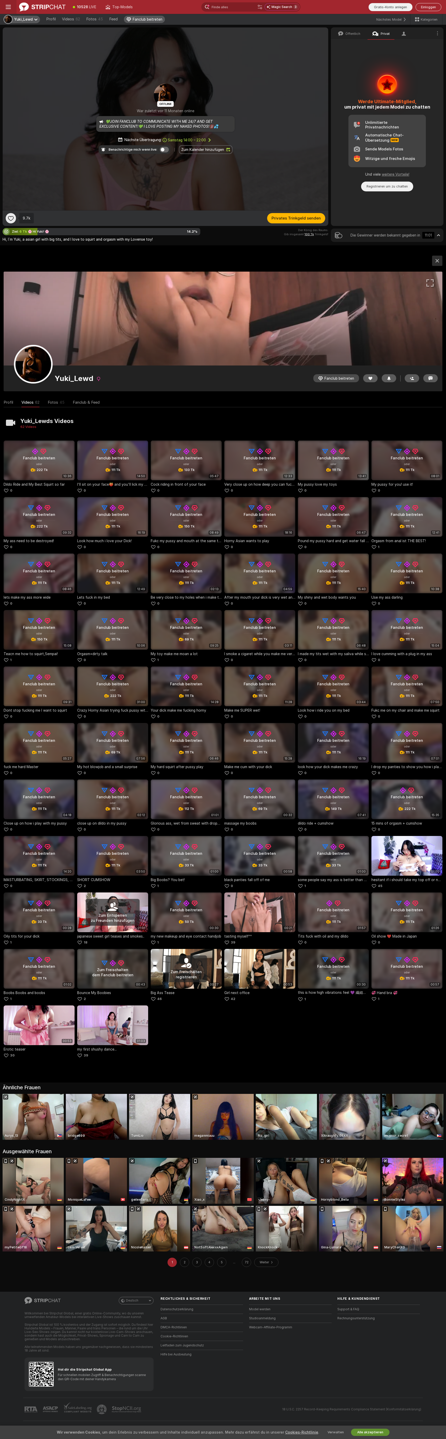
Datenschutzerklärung (177, 1309)
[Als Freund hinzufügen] (412, 378)
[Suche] (260, 7)
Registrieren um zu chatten (387, 186)
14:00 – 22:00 (187, 140)
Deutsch (132, 1300)
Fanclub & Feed (86, 402)
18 (85, 942)
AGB (164, 1318)
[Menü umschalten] (8, 7)
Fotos (94, 19)
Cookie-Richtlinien (174, 1336)
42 (233, 999)
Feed (113, 19)
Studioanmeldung (262, 1318)
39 (233, 942)
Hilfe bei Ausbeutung (176, 1354)
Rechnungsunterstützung (356, 1318)
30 (12, 1055)
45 (380, 886)
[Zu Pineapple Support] (102, 1409)
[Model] (437, 261)
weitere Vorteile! (395, 174)
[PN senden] (430, 378)
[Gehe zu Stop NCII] (127, 1409)
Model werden (259, 1309)
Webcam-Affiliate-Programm (270, 1327)
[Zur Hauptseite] (42, 7)
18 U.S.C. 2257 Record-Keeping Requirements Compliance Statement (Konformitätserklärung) (351, 1409)
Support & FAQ (348, 1309)
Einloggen (428, 7)
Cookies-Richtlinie (301, 1432)
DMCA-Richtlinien (174, 1327)
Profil (51, 19)
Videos (71, 19)
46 (159, 999)
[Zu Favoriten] (11, 218)
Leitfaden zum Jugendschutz (182, 1345)
